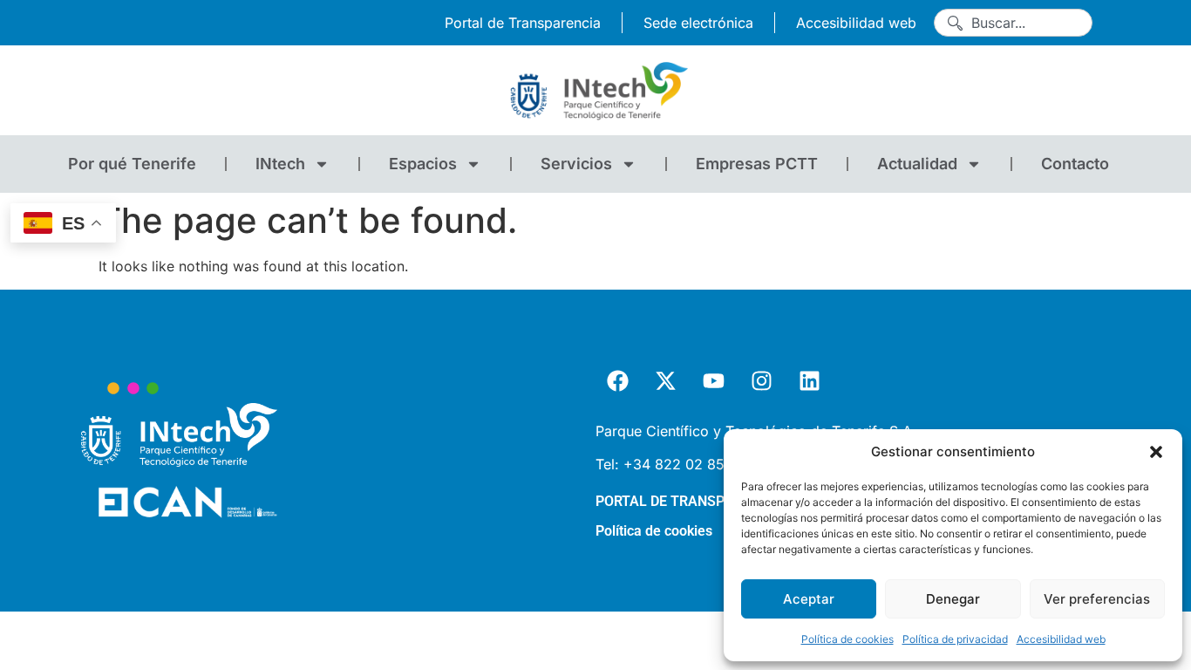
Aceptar (808, 599)
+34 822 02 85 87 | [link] (693, 464)
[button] (1156, 452)
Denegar (953, 599)
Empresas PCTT (757, 163)
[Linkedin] (809, 381)
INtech (280, 163)
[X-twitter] (665, 381)
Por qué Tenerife (132, 163)
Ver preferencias (1097, 599)
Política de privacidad (955, 639)
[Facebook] (617, 381)
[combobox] (1013, 23)
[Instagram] (761, 381)
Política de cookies (847, 639)
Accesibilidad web (1061, 639)
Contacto (1075, 163)
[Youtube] (713, 381)
